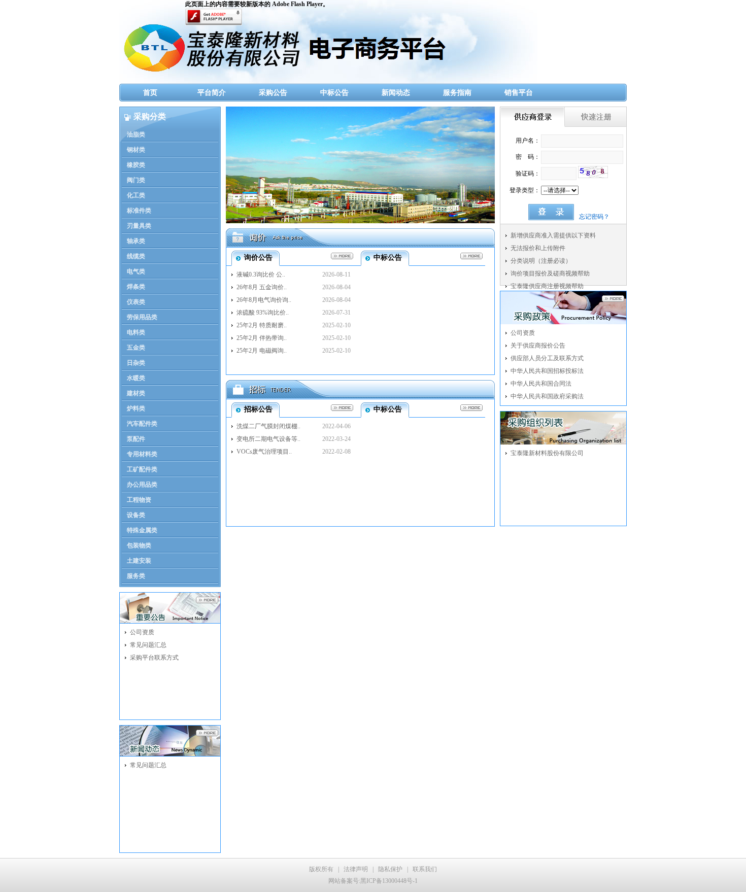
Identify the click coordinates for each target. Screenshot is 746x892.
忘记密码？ (594, 216)
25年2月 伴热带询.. (261, 337)
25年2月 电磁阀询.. (261, 350)
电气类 (136, 271)
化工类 (136, 195)
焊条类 (136, 286)
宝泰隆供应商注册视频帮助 (547, 286)
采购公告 (273, 92)
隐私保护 (390, 869)
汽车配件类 (142, 423)
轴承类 (136, 241)
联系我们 (425, 869)
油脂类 (136, 134)
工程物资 (139, 499)
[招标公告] (340, 407)
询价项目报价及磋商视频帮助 (550, 273)
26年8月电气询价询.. (263, 299)
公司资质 (142, 632)
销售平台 (518, 92)
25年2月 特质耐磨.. (261, 325)
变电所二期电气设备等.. (268, 438)
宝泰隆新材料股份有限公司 (547, 453)
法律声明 (356, 869)
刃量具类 (139, 225)
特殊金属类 (142, 530)
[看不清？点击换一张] (593, 172)
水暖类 (136, 378)
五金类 (136, 347)
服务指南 (457, 92)
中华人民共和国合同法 (541, 383)
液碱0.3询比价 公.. (260, 274)
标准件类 (139, 210)
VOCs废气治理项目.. (264, 451)
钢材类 (136, 149)
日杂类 (136, 362)
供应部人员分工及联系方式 (547, 358)
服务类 (136, 575)
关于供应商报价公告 (538, 345)
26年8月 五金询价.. (261, 287)
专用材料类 (142, 454)
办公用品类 (142, 484)
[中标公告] (469, 256)
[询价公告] (340, 256)
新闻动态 (396, 92)
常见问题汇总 (148, 644)
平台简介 (211, 92)
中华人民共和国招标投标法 (547, 370)
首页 (150, 92)
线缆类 (136, 256)
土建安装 (139, 560)
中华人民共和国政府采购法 (547, 396)
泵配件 (136, 438)
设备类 (136, 515)
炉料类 (136, 408)
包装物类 (139, 545)
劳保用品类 (142, 317)
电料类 (136, 332)
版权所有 (321, 869)
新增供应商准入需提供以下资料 (553, 235)
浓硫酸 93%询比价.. (262, 312)
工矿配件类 (142, 469)
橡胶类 (136, 164)
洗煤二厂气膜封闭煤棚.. (268, 426)
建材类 (136, 393)
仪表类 (136, 301)
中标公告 (334, 92)
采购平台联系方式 (154, 657)
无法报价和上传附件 (538, 248)
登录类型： (525, 190)
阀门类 (136, 180)
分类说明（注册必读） (541, 260)
